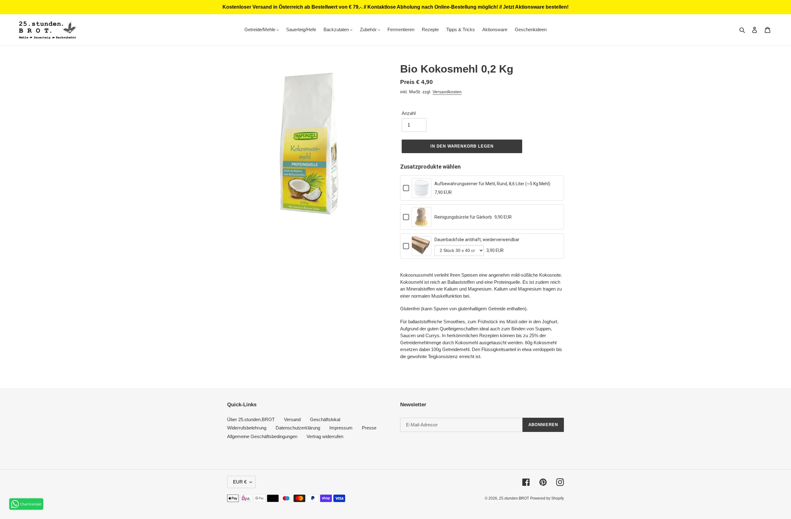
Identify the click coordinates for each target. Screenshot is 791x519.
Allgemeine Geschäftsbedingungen (262, 436)
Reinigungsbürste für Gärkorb (463, 217)
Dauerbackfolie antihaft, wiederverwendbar (476, 239)
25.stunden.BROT (514, 498)
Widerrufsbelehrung (246, 427)
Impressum (341, 427)
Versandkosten (447, 91)
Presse (369, 427)
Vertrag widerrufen (325, 436)
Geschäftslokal (325, 419)
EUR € (240, 481)
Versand (292, 419)
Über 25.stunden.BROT (251, 419)
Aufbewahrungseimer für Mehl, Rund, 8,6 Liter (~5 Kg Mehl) (492, 183)
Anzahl (409, 113)
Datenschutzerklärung (298, 427)
